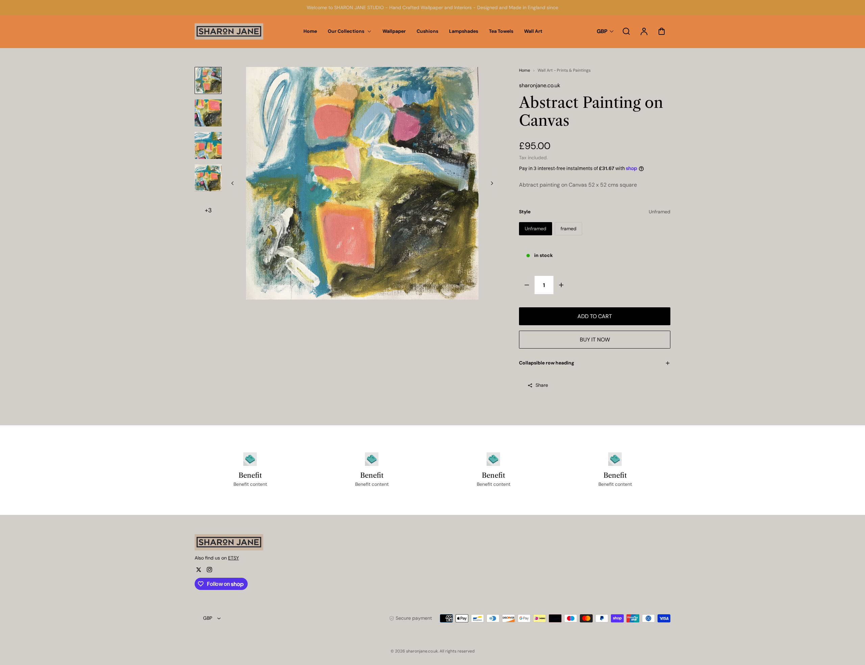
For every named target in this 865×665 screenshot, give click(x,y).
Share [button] (542, 385)
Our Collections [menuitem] (346, 31)
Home (524, 70)
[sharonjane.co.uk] (237, 542)
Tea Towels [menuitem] (501, 31)
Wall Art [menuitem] (533, 31)
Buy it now (595, 339)
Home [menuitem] (310, 31)
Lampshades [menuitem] (463, 31)
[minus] (527, 285)
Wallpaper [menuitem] (394, 31)
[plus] (561, 285)
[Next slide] (492, 183)
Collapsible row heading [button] (546, 363)
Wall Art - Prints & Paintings (564, 70)
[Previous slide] (232, 183)
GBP (602, 31)
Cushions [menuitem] (427, 31)
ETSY (233, 558)
